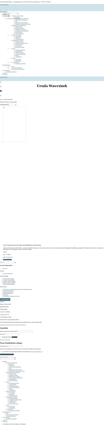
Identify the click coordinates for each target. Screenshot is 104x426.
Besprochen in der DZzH (18, 69)
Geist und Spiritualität (20, 54)
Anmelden (14, 337)
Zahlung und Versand (8, 292)
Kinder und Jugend (16, 35)
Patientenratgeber (19, 41)
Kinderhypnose (19, 44)
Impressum (5, 294)
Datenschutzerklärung (8, 290)
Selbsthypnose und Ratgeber (19, 25)
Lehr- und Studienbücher (21, 20)
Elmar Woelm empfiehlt (8, 284)
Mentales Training (19, 28)
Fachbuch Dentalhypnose (21, 43)
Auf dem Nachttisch (17, 67)
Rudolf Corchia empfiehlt (9, 282)
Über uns (5, 74)
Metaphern (17, 18)
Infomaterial (18, 59)
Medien (5, 14)
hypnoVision (18, 45)
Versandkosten (9, 257)
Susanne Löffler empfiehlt (9, 281)
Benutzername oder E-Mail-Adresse (9, 331)
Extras (13, 58)
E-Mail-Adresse (4, 346)
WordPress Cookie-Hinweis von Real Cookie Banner (13, 324)
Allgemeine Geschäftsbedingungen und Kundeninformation (17, 289)
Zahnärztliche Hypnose (17, 40)
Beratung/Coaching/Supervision (23, 24)
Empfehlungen (6, 65)
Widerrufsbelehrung (8, 293)
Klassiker (17, 17)
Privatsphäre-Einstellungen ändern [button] (11, 296)
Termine (5, 73)
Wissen (17, 55)
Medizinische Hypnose (20, 29)
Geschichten (18, 36)
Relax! (13, 48)
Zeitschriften (18, 61)
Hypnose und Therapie (17, 15)
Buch (4, 268)
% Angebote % (15, 62)
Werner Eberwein (19, 33)
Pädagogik (17, 37)
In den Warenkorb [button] (7, 259)
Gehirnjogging (18, 51)
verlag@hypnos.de (4, 314)
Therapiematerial (19, 39)
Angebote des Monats (20, 63)
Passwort (2, 334)
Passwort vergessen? (5, 339)
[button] (3, 12)
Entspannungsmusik (20, 50)
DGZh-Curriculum (19, 47)
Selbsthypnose (18, 26)
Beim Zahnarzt (18, 32)
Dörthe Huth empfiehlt (8, 278)
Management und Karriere (21, 22)
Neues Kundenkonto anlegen (7, 354)
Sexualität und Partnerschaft (22, 30)
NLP (16, 21)
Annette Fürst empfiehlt (8, 280)
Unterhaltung (18, 56)
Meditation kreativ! (19, 52)
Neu (13, 66)
